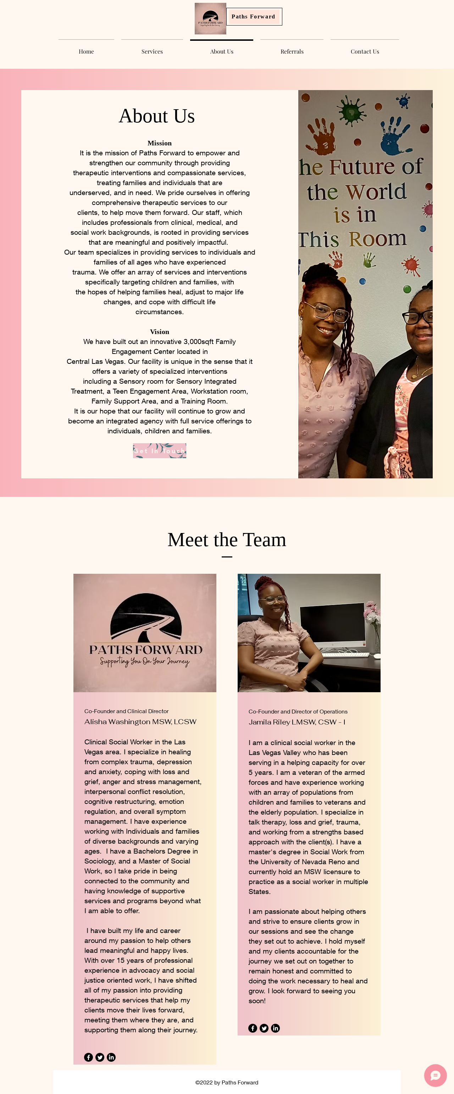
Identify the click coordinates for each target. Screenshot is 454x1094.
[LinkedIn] (111, 1057)
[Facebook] (88, 1057)
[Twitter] (99, 1057)
